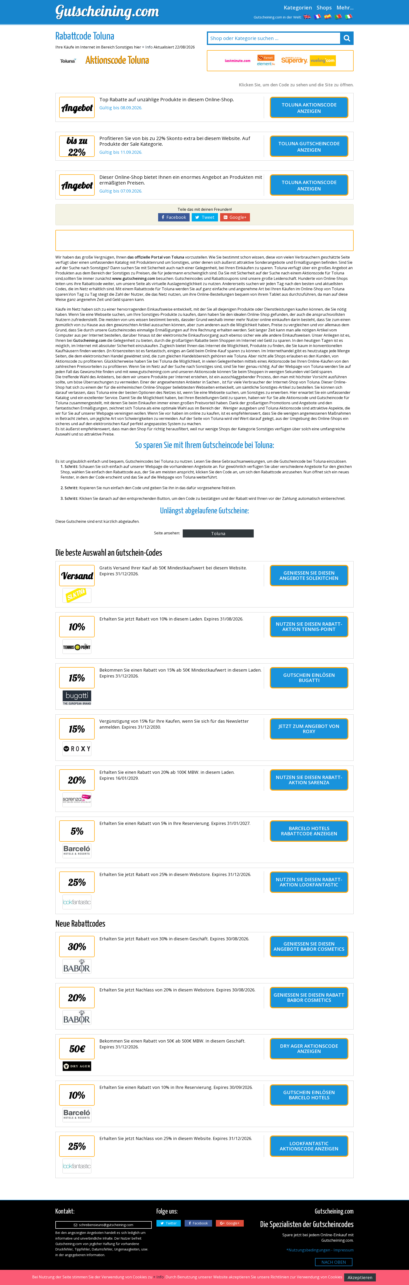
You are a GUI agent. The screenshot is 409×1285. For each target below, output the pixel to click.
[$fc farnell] (266, 60)
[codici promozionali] (349, 16)
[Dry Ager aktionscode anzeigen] (76, 1066)
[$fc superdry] (294, 60)
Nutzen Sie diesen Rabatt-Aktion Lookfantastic (309, 882)
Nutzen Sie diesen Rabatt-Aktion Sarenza (309, 780)
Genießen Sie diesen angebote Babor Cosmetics (309, 946)
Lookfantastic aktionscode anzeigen (309, 1146)
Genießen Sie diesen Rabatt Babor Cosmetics (309, 997)
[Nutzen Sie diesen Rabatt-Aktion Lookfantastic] (76, 902)
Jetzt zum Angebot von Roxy (309, 729)
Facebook (175, 217)
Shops (324, 7)
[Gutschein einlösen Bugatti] (76, 697)
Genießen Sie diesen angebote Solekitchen (309, 575)
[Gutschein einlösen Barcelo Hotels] (76, 1115)
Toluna (218, 533)
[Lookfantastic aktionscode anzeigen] (76, 1166)
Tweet (206, 217)
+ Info (147, 47)
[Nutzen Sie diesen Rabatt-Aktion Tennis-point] (76, 646)
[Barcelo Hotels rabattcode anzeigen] (76, 851)
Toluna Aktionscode (309, 104)
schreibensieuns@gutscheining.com (105, 1225)
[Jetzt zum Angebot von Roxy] (76, 748)
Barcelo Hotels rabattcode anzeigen (309, 831)
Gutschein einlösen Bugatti (309, 677)
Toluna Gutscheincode (309, 143)
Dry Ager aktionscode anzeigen (309, 1048)
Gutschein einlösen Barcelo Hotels (309, 1095)
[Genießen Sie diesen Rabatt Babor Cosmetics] (76, 1017)
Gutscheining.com (107, 10)
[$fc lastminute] (238, 60)
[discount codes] (307, 16)
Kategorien (298, 7)
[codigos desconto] (338, 16)
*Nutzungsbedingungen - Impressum (320, 1250)
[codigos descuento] (328, 16)
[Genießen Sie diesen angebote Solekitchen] (76, 595)
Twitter (170, 1223)
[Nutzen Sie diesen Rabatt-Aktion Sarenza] (76, 799)
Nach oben (333, 1262)
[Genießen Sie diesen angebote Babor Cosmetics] (76, 966)
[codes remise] (317, 16)
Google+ (236, 217)
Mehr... (345, 7)
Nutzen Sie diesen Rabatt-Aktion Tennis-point (309, 626)
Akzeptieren (360, 1277)
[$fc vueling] (323, 60)
